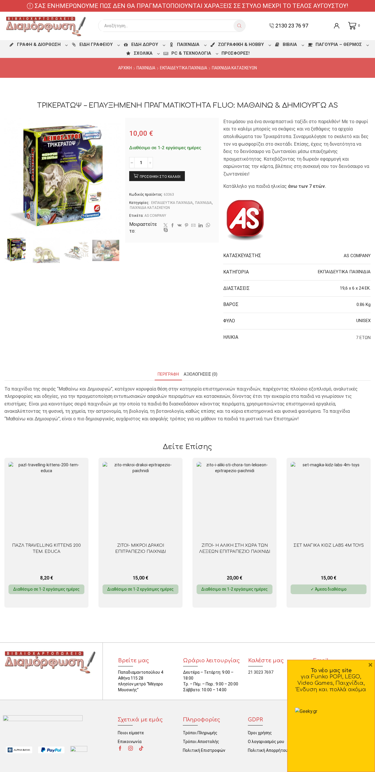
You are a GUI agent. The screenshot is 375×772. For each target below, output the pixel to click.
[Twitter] (165, 225)
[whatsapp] (208, 225)
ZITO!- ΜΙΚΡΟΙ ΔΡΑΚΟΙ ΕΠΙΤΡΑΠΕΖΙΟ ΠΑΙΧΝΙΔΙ (140, 548)
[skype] (165, 230)
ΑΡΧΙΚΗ (125, 68)
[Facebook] (172, 225)
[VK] (179, 225)
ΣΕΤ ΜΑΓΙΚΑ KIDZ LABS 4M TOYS (329, 545)
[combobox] (167, 26)
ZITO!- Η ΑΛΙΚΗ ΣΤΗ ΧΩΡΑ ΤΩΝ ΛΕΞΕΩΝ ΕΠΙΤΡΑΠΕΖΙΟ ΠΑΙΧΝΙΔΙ (234, 548)
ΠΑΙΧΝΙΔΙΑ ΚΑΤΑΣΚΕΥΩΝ (234, 68)
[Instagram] (130, 748)
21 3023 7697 (260, 672)
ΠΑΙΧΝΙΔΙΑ (146, 68)
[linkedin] (200, 225)
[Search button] (239, 26)
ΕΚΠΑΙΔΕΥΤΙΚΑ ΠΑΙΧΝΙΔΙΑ (183, 68)
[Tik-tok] (141, 748)
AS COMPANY (155, 216)
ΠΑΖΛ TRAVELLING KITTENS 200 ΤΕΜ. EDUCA (46, 548)
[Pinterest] (186, 225)
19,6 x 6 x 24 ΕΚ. (355, 288)
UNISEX (363, 320)
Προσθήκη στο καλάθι (160, 177)
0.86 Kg (364, 304)
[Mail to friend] (193, 225)
